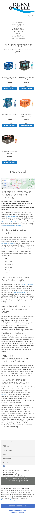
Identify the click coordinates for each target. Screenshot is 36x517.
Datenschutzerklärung (8, 500)
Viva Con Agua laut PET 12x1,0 (26, 78)
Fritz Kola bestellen (20, 292)
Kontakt (6, 463)
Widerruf (6, 446)
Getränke (4, 394)
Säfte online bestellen (8, 243)
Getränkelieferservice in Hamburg (12, 226)
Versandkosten (8, 442)
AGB (4, 454)
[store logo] (21, 12)
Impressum (7, 459)
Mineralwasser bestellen (9, 222)
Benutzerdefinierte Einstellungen (17, 511)
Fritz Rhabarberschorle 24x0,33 (9, 152)
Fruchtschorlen (6, 249)
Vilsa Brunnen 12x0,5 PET (10, 114)
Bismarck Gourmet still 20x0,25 (9, 78)
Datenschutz (7, 450)
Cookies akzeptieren (18, 506)
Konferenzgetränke (11, 216)
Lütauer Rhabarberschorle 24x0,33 (26, 115)
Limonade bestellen (26, 284)
